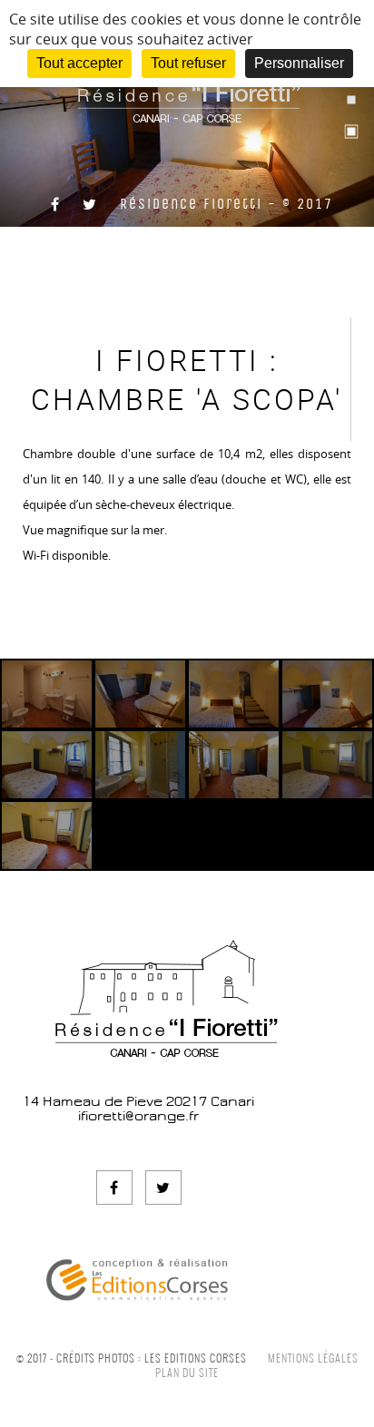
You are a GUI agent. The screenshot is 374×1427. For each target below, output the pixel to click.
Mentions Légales (313, 1358)
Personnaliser (299, 63)
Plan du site (187, 1372)
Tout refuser (188, 63)
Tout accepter (79, 63)
